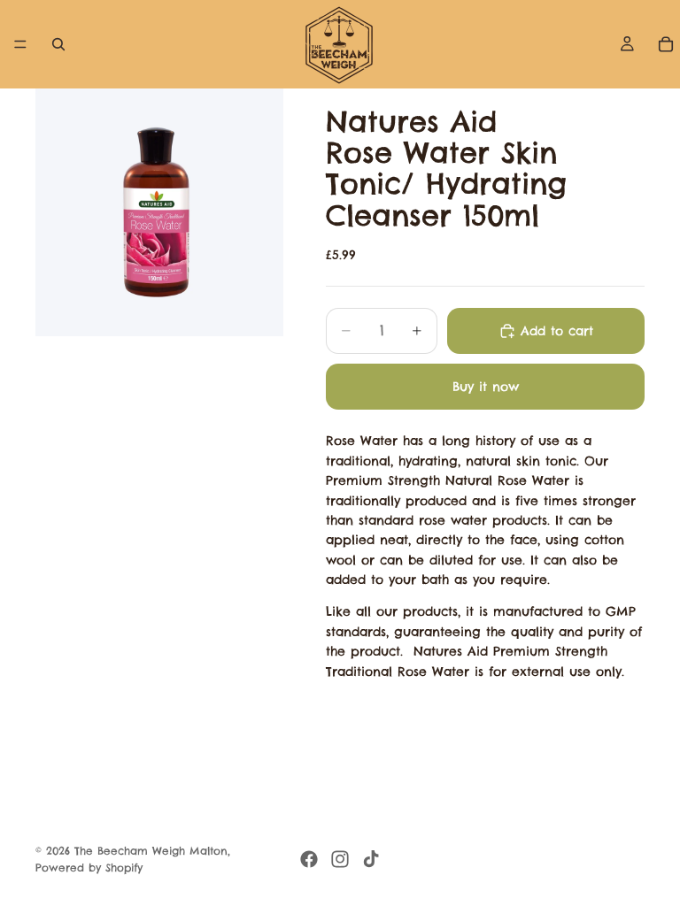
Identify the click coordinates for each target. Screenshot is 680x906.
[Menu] (20, 44)
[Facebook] (309, 859)
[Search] (58, 44)
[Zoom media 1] (159, 212)
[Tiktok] (371, 859)
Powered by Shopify (89, 867)
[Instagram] (340, 859)
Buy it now (485, 387)
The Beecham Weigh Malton (151, 850)
